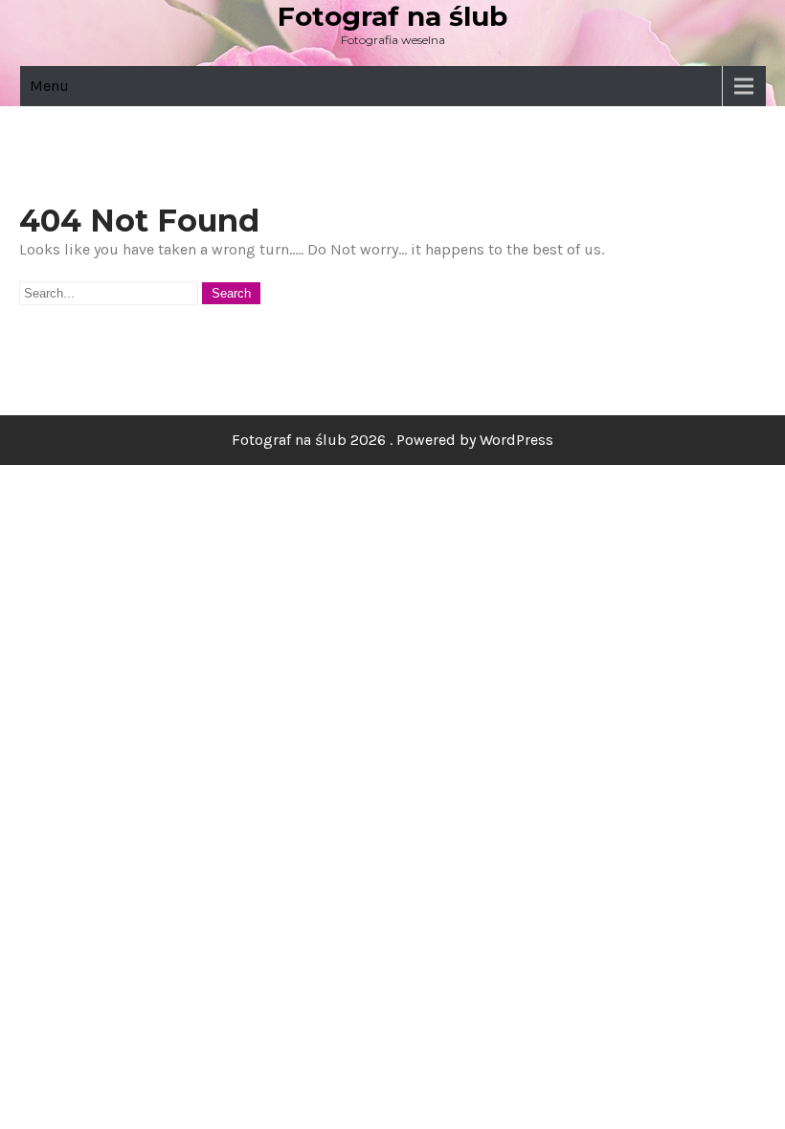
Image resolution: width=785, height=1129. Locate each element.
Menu (49, 86)
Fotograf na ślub (392, 16)
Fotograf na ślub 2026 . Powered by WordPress (392, 440)
